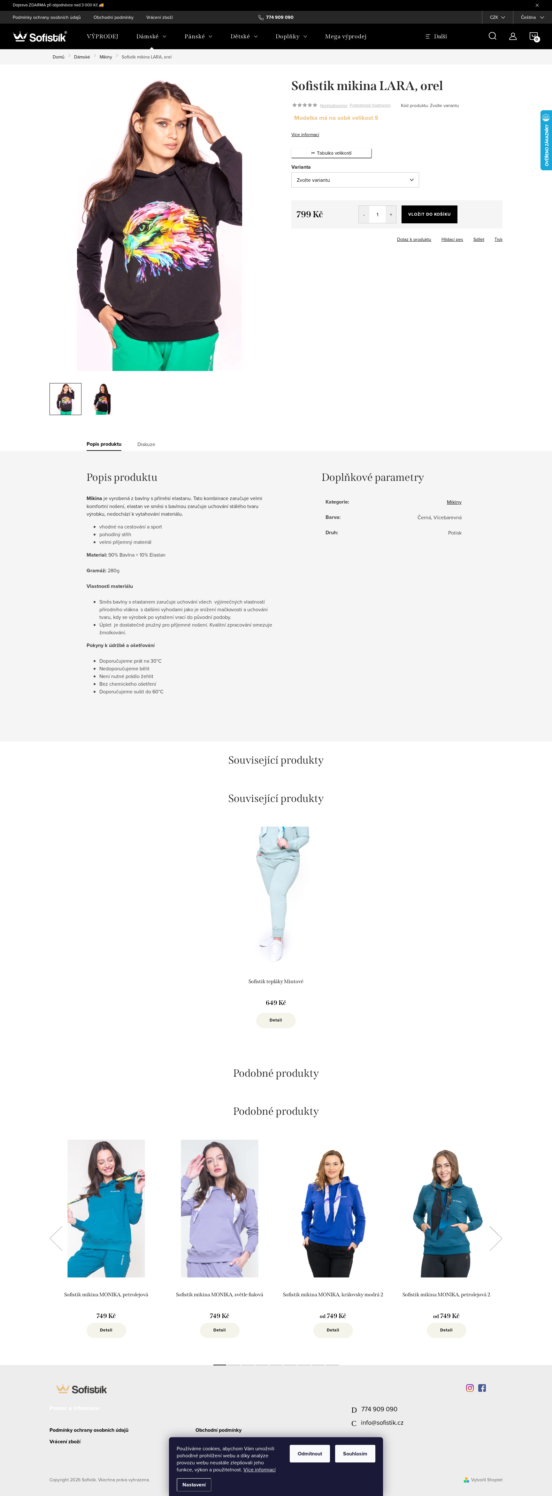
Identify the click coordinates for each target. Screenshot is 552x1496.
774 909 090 (379, 1409)
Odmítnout (310, 1453)
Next (495, 1238)
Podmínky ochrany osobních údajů (47, 17)
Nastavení (194, 1484)
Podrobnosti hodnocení (370, 105)
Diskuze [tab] (146, 444)
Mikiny (454, 501)
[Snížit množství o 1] (364, 214)
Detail (276, 1020)
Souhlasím (355, 1453)
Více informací (259, 1469)
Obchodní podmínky (114, 17)
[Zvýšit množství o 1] (391, 214)
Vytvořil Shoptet (486, 1480)
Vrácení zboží (159, 17)
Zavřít (326, 237)
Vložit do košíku (429, 214)
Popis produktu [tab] (104, 444)
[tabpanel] (276, 934)
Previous (56, 1238)
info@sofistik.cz (382, 1422)
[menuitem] (102, 36)
